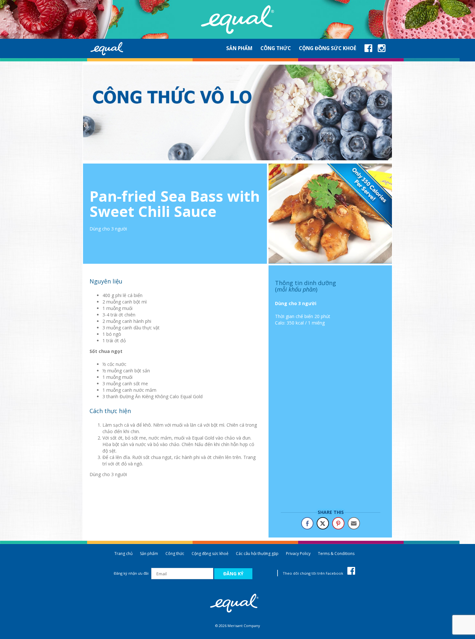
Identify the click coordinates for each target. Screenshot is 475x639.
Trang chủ (123, 553)
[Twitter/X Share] (323, 523)
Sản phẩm (149, 553)
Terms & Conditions (336, 553)
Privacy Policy (298, 553)
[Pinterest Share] (338, 523)
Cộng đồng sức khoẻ (210, 553)
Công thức (174, 553)
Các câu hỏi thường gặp (257, 553)
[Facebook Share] (307, 523)
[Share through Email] (354, 523)
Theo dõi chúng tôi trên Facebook (313, 573)
